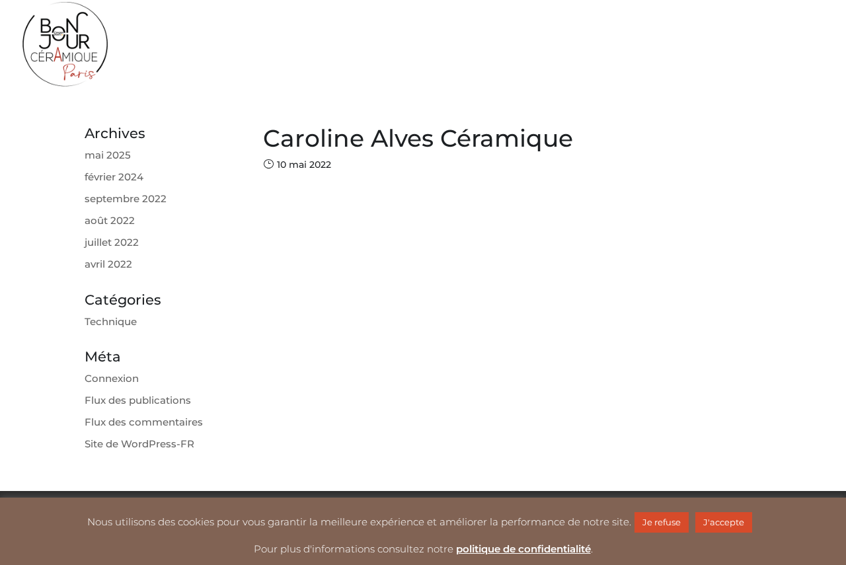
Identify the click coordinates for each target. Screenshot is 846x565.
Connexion (112, 378)
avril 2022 (108, 264)
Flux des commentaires (144, 422)
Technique (111, 321)
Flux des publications (138, 400)
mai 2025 (108, 155)
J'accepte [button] (723, 522)
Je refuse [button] (661, 522)
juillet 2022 (112, 242)
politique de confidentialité (523, 549)
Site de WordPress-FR (139, 443)
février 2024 (114, 176)
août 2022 (110, 220)
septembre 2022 (126, 198)
